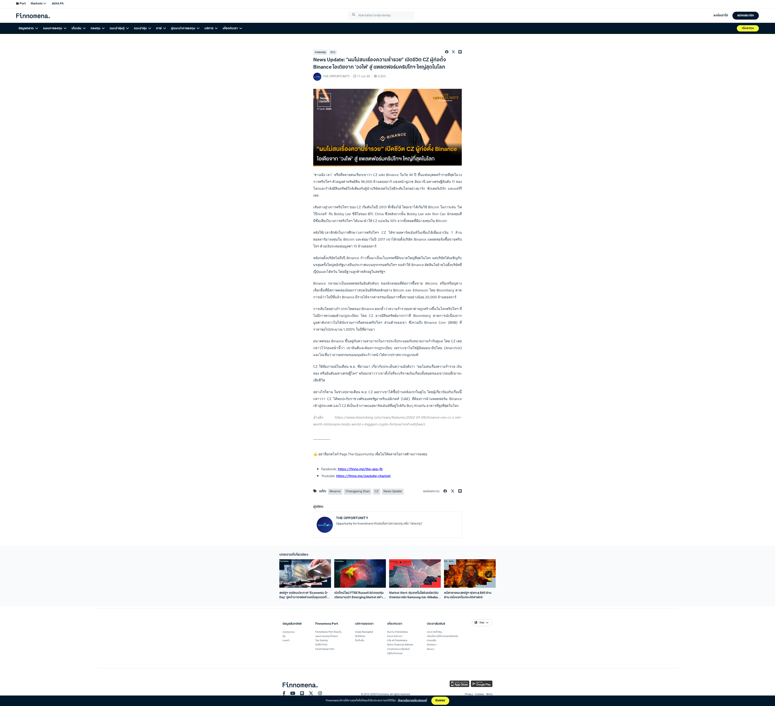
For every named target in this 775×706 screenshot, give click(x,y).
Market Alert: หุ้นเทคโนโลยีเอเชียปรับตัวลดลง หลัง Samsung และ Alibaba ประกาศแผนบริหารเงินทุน (414, 596)
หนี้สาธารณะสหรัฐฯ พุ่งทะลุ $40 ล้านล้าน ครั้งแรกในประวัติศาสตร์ (467, 595)
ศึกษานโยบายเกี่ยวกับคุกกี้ (412, 700)
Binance (335, 491)
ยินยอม (440, 700)
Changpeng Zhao (358, 491)
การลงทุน (320, 52)
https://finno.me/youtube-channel (363, 476)
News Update (392, 491)
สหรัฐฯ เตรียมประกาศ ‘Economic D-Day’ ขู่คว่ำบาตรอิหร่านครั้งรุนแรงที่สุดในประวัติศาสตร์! (304, 596)
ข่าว (333, 52)
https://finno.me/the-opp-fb (360, 469)
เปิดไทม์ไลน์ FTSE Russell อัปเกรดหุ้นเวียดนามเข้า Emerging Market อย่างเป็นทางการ (359, 596)
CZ (377, 491)
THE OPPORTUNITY (352, 518)
